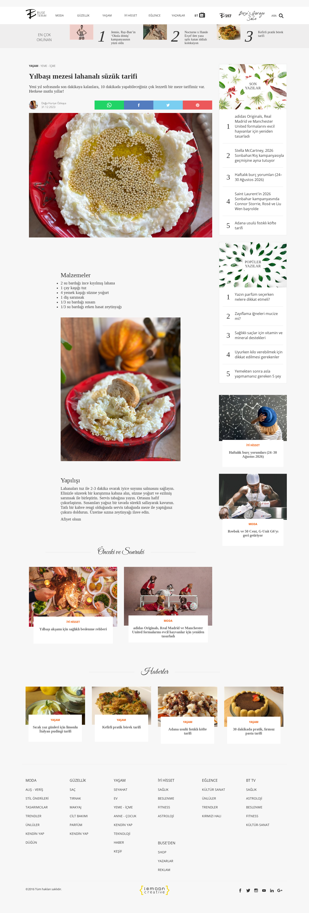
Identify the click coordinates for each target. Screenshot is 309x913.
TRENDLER (33, 816)
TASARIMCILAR (37, 807)
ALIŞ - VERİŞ (34, 789)
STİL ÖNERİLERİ (37, 798)
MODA (59, 15)
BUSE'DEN (166, 842)
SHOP (162, 852)
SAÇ (73, 789)
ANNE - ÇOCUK (125, 816)
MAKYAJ (75, 807)
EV (115, 798)
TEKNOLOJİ (122, 833)
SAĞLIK (163, 789)
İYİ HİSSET (130, 15)
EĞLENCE (155, 15)
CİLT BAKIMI (79, 816)
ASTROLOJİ (166, 816)
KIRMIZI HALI (211, 816)
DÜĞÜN (31, 842)
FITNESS (164, 807)
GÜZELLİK (83, 15)
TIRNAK (75, 798)
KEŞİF (118, 851)
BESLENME (166, 798)
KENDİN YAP (35, 833)
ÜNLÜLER (33, 825)
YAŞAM (107, 15)
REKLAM (164, 870)
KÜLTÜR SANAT (213, 789)
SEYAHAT (120, 789)
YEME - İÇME (48, 66)
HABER (119, 842)
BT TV (251, 780)
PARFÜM (76, 825)
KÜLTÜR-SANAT (257, 825)
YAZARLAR (178, 15)
